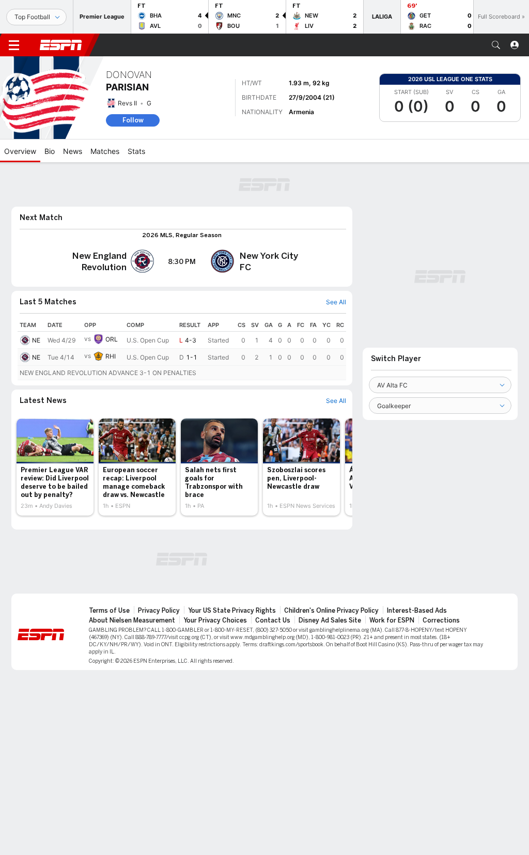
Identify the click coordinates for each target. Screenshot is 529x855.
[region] (182, 349)
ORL (111, 339)
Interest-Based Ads (417, 610)
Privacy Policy (159, 610)
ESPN (61, 45)
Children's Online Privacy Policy (331, 610)
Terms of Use (109, 610)
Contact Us (272, 620)
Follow (133, 120)
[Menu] (14, 45)
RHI (110, 356)
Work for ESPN (391, 620)
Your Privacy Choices (215, 620)
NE (36, 340)
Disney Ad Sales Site (330, 620)
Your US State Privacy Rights (232, 610)
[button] (496, 45)
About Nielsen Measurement (132, 620)
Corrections (441, 620)
